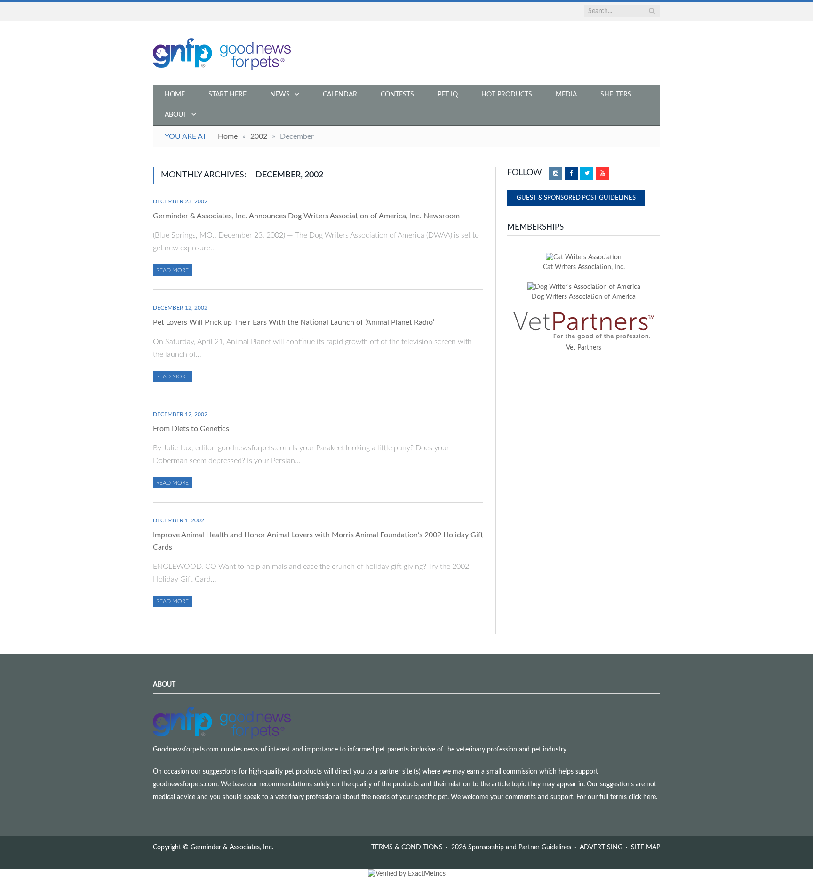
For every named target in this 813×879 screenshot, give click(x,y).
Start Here (227, 94)
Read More (172, 270)
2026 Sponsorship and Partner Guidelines (511, 847)
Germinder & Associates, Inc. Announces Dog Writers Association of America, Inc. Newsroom (306, 216)
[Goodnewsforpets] (222, 53)
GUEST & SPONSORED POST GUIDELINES (576, 198)
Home (175, 94)
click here (642, 797)
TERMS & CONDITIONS (407, 847)
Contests (397, 94)
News (280, 94)
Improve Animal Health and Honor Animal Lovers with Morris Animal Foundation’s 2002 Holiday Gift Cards (318, 541)
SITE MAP (645, 847)
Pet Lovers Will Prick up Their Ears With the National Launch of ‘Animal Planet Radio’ (293, 322)
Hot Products (506, 94)
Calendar (340, 94)
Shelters (615, 94)
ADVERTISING (601, 847)
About (176, 115)
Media (566, 94)
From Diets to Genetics (191, 428)
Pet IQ (448, 94)
